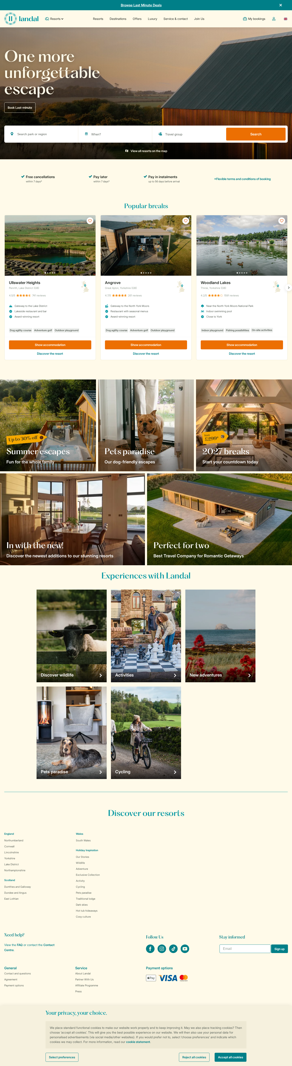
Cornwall (9, 846)
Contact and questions (17, 973)
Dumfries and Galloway (17, 886)
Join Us (199, 18)
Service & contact (176, 18)
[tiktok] (173, 952)
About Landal (83, 973)
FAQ (20, 945)
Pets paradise (83, 892)
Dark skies (82, 904)
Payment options (14, 985)
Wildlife (80, 862)
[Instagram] (162, 952)
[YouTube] (185, 952)
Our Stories (82, 856)
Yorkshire (9, 858)
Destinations (118, 18)
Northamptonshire (14, 870)
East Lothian (11, 898)
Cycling (80, 886)
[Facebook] (150, 952)
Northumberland (13, 840)
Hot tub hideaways (86, 910)
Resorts (98, 18)
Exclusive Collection (88, 874)
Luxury (152, 18)
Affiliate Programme (86, 985)
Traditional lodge (85, 898)
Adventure (82, 868)
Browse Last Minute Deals (141, 5)
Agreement (10, 979)
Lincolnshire (11, 852)
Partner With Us (84, 979)
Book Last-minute (20, 107)
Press (78, 991)
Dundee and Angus (15, 892)
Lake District (11, 864)
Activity (80, 880)
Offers (137, 18)
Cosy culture (83, 916)
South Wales (83, 840)
